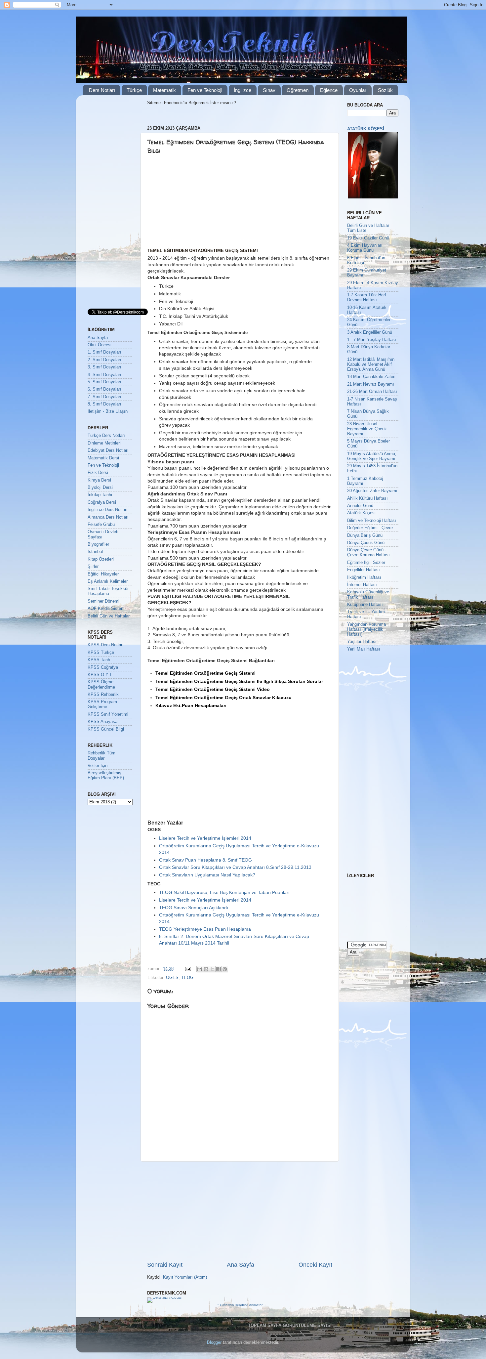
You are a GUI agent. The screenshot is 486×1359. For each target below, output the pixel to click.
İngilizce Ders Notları (108, 509)
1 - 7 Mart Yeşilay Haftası (371, 339)
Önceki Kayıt (315, 1264)
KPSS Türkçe (101, 652)
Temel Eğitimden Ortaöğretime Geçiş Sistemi (205, 673)
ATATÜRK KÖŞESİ (365, 129)
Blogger (214, 1342)
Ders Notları (102, 90)
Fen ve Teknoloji (204, 90)
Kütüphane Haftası (365, 604)
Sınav (269, 90)
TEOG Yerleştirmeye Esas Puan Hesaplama (205, 929)
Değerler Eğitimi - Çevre (370, 528)
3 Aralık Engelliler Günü (369, 332)
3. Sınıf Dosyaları (104, 367)
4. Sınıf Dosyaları (104, 374)
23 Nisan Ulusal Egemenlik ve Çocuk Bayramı (367, 429)
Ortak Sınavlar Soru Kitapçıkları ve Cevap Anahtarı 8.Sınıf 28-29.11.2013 (235, 867)
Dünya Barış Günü (365, 535)
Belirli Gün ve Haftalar (109, 616)
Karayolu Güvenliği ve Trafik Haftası (368, 594)
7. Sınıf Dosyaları (104, 397)
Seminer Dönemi (103, 601)
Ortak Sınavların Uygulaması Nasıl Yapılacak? (207, 874)
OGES (172, 977)
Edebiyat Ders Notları (108, 450)
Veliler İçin (97, 765)
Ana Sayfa (240, 1264)
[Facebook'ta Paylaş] (218, 969)
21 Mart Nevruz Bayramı (370, 384)
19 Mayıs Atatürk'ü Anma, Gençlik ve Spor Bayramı (371, 456)
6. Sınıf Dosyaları (104, 389)
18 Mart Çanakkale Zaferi (371, 376)
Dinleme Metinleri (104, 443)
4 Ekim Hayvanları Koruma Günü (365, 248)
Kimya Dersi (99, 480)
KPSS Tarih (99, 660)
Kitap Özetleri (101, 559)
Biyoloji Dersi (100, 487)
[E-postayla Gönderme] (187, 968)
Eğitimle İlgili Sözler (366, 562)
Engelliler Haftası (363, 570)
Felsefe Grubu (101, 524)
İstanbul (95, 551)
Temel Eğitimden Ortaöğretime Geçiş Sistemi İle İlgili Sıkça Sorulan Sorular (239, 681)
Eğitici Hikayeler (103, 574)
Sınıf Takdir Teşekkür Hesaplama (108, 591)
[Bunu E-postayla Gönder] (199, 969)
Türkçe (134, 90)
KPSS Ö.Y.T (100, 674)
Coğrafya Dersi (102, 502)
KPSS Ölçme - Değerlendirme (102, 684)
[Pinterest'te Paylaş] (225, 969)
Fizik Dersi (98, 472)
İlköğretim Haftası (364, 577)
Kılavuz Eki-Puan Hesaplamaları (190, 705)
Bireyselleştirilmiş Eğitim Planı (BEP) (106, 775)
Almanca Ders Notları (108, 517)
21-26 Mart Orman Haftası (372, 391)
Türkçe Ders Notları (106, 435)
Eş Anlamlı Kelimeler (108, 581)
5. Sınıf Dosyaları (104, 382)
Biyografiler (98, 544)
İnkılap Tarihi (100, 494)
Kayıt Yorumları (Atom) (185, 1277)
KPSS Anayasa (102, 721)
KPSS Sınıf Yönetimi (108, 714)
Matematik (164, 90)
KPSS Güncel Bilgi (106, 729)
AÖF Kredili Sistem (106, 608)
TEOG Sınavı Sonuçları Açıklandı (193, 907)
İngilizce (242, 90)
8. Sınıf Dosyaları (104, 404)
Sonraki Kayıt (164, 1264)
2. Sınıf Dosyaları (104, 360)
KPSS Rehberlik (103, 694)
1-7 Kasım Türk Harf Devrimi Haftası (366, 297)
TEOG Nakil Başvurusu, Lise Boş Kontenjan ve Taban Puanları (224, 892)
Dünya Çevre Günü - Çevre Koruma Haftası (368, 552)
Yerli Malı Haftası (363, 649)
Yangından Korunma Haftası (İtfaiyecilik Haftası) (366, 629)
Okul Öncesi (99, 345)
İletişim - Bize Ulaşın (108, 411)
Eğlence (329, 90)
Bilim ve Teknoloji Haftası (371, 520)
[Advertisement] (198, 202)
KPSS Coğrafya (103, 667)
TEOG (187, 977)
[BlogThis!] (206, 969)
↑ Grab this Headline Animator (240, 1305)
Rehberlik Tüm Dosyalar (101, 755)
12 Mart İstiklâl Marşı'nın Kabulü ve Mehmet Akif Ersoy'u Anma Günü (370, 364)
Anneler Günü (360, 505)
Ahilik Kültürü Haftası (367, 498)
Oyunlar (357, 90)
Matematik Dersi (103, 458)
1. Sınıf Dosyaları (104, 352)
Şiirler (93, 566)
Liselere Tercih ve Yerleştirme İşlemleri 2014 (205, 838)
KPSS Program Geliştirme (102, 704)
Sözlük (385, 90)
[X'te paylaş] (212, 969)
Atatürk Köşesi (361, 513)
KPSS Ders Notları (106, 645)
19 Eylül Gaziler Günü (368, 238)
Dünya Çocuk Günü (366, 542)
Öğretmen (297, 90)
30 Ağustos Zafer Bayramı (372, 490)
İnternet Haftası (362, 584)
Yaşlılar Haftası (362, 641)
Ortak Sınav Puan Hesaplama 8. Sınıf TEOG (205, 860)
